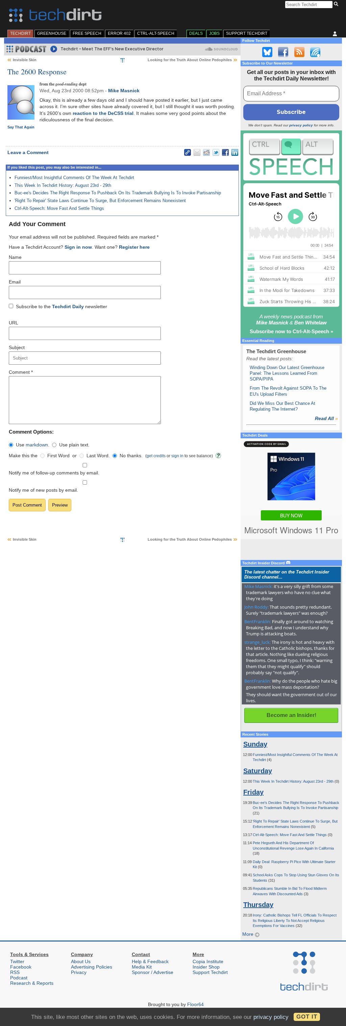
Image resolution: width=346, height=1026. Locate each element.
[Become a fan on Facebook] (283, 52)
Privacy (78, 972)
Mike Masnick (124, 90)
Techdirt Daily (68, 306)
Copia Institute (208, 961)
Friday (253, 792)
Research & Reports (31, 983)
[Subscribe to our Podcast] (315, 52)
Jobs (214, 33)
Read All (326, 418)
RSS (15, 972)
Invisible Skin (24, 60)
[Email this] (197, 152)
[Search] (337, 4)
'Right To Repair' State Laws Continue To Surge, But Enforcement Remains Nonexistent (100, 200)
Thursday (258, 904)
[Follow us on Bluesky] (267, 52)
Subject (17, 347)
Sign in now (78, 247)
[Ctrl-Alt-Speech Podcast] (291, 157)
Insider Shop (206, 967)
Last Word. (98, 455)
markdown (37, 444)
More (248, 934)
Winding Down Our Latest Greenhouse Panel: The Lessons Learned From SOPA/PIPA (287, 373)
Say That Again (20, 127)
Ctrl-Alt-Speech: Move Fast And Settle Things (59, 208)
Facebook (20, 967)
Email (15, 282)
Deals (196, 33)
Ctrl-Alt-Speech (155, 33)
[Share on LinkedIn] (234, 152)
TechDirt (20, 33)
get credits (156, 456)
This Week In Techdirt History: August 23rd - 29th (63, 185)
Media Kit (142, 967)
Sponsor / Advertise (152, 972)
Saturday (257, 771)
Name (15, 257)
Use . (32, 444)
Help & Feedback (150, 961)
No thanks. (131, 455)
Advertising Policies (91, 967)
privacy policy (301, 125)
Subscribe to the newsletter (61, 306)
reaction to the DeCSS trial (103, 113)
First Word (58, 455)
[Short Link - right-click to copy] (187, 152)
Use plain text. (74, 444)
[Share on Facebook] (225, 152)
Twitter (17, 961)
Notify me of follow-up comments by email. (54, 472)
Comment (21, 372)
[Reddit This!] (206, 152)
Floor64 (195, 1004)
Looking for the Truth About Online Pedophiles (190, 60)
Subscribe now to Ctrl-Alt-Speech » (291, 331)
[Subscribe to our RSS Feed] (299, 52)
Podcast (18, 977)
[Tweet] (216, 152)
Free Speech (87, 33)
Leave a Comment (28, 152)
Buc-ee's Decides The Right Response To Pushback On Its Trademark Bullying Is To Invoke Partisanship (118, 192)
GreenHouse (51, 33)
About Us (81, 961)
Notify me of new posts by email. (43, 490)
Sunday (255, 744)
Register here (134, 247)
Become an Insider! (291, 715)
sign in (177, 456)
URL (13, 322)
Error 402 (119, 33)
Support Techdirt (246, 33)
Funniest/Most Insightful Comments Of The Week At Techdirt (74, 177)
